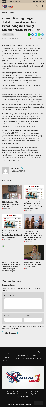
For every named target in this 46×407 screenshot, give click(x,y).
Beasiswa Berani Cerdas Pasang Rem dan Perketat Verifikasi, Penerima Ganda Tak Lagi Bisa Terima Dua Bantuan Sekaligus (33, 235)
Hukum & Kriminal (22, 352)
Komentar (9, 296)
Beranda (4, 12)
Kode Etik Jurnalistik (22, 358)
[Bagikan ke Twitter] (36, 34)
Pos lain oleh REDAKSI (18, 171)
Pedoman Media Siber (22, 355)
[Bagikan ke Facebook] (32, 34)
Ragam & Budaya (35, 352)
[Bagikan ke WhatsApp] (39, 34)
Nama (6, 316)
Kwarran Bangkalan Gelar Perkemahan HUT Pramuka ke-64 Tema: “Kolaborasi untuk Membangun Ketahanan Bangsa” (11, 267)
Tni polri (12, 12)
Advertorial (5, 357)
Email (26, 316)
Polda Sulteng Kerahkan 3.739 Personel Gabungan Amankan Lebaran (32, 264)
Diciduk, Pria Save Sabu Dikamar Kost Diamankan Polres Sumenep (10, 204)
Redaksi (4, 360)
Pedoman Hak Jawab (36, 358)
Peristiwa (33, 355)
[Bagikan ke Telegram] (42, 34)
